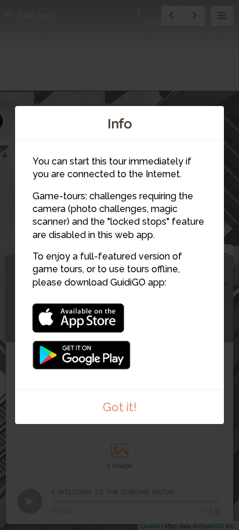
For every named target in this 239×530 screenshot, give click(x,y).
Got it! (120, 407)
